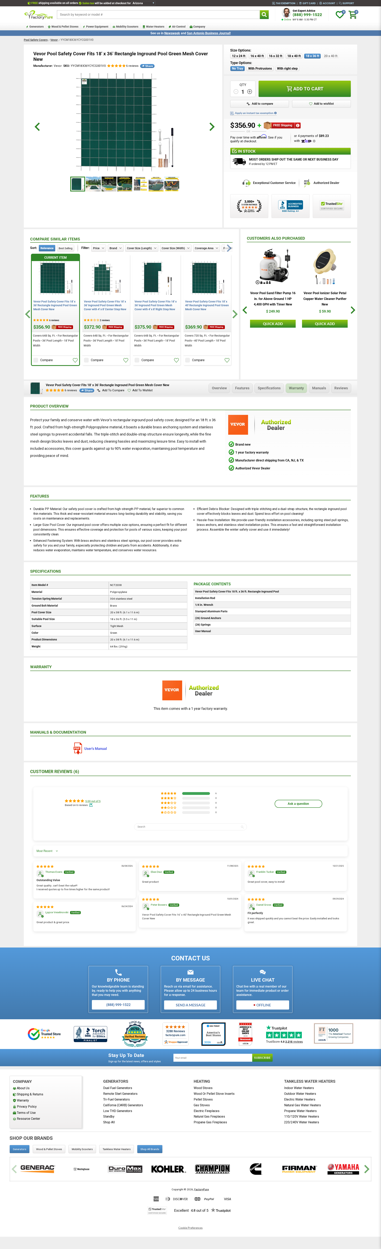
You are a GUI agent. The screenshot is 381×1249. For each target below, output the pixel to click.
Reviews (341, 388)
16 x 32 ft (275, 56)
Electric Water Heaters (299, 1099)
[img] (45, 866)
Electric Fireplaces (206, 1111)
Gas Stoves (202, 1105)
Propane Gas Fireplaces (210, 1122)
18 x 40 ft (294, 56)
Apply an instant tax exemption (254, 113)
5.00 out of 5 (93, 801)
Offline (263, 1005)
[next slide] (211, 126)
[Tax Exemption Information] (275, 113)
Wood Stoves (203, 1088)
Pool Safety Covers (36, 39)
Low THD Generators (117, 1111)
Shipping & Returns (30, 1094)
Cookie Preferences (190, 1227)
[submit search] (264, 14)
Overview (219, 388)
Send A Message (190, 1005)
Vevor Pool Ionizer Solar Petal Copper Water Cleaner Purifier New (324, 298)
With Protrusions (260, 68)
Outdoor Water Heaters (300, 1094)
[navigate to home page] (39, 15)
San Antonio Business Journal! (209, 33)
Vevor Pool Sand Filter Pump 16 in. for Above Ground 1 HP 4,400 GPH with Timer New (272, 298)
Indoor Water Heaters (299, 1088)
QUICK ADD (273, 324)
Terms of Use (26, 1113)
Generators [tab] (19, 1149)
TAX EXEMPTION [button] (285, 3)
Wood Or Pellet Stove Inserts (214, 1094)
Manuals (319, 388)
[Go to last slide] (28, 314)
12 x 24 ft (238, 56)
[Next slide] (234, 314)
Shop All (109, 1122)
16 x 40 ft (257, 56)
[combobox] (158, 14)
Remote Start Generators (120, 1094)
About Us (23, 1088)
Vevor (54, 39)
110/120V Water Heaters (301, 1116)
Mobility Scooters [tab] (82, 1149)
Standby (108, 1116)
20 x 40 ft (330, 56)
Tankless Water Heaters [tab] (117, 1149)
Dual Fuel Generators (117, 1088)
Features (242, 388)
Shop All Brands (149, 1149)
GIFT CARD (309, 3)
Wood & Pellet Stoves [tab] (49, 1149)
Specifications (269, 388)
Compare (46, 360)
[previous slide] (37, 126)
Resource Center (28, 1119)
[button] (116, 66)
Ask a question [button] (298, 804)
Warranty (296, 388)
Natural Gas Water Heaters (302, 1105)
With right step (287, 68)
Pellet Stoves (203, 1099)
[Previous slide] (14, 1169)
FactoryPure (201, 1189)
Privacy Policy (27, 1106)
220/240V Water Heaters (301, 1122)
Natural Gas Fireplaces (209, 1116)
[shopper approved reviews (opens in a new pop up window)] (249, 206)
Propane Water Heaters (300, 1111)
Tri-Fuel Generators (116, 1099)
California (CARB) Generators (123, 1105)
